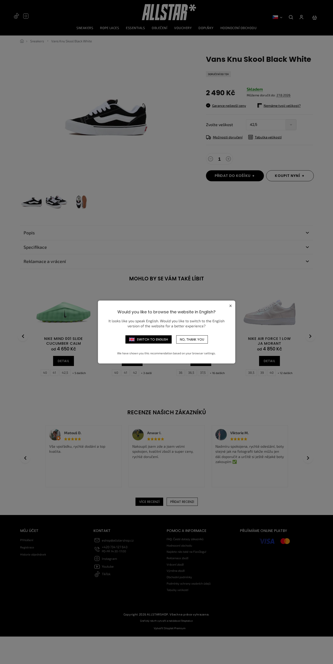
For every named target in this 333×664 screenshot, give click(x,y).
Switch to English (152, 339)
